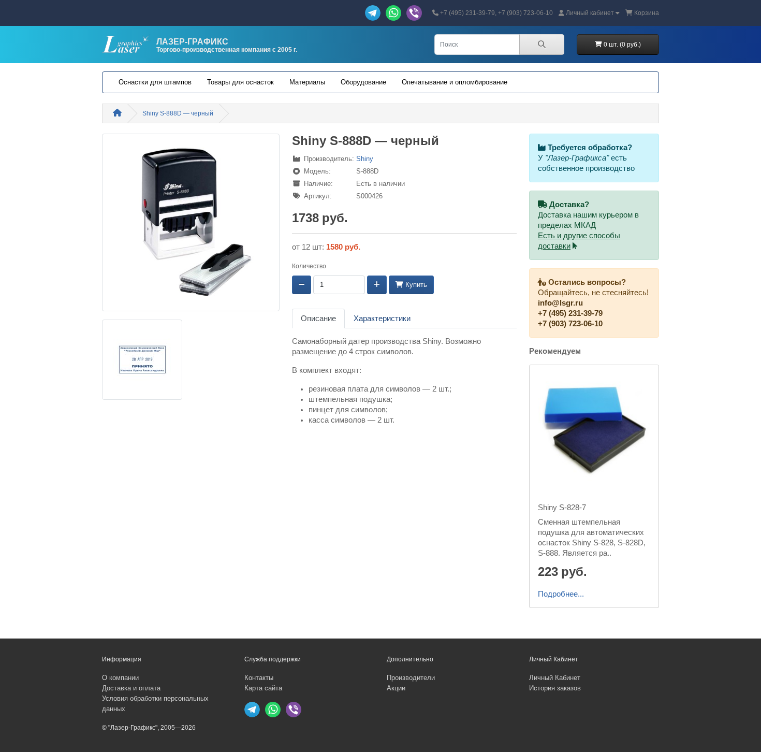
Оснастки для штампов (155, 82)
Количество (309, 266)
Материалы (307, 82)
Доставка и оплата (131, 688)
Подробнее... (561, 594)
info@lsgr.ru (560, 303)
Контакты (258, 678)
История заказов (555, 688)
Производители (411, 678)
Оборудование (363, 82)
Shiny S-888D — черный (177, 113)
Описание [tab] (318, 318)
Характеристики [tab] (382, 318)
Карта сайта (263, 688)
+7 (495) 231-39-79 (570, 313)
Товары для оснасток (240, 82)
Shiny (364, 159)
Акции (396, 688)
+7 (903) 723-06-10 (570, 324)
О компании (120, 678)
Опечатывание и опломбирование (454, 82)
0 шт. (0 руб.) (621, 44)
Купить (415, 284)
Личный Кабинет (554, 678)
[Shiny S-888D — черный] (191, 226)
